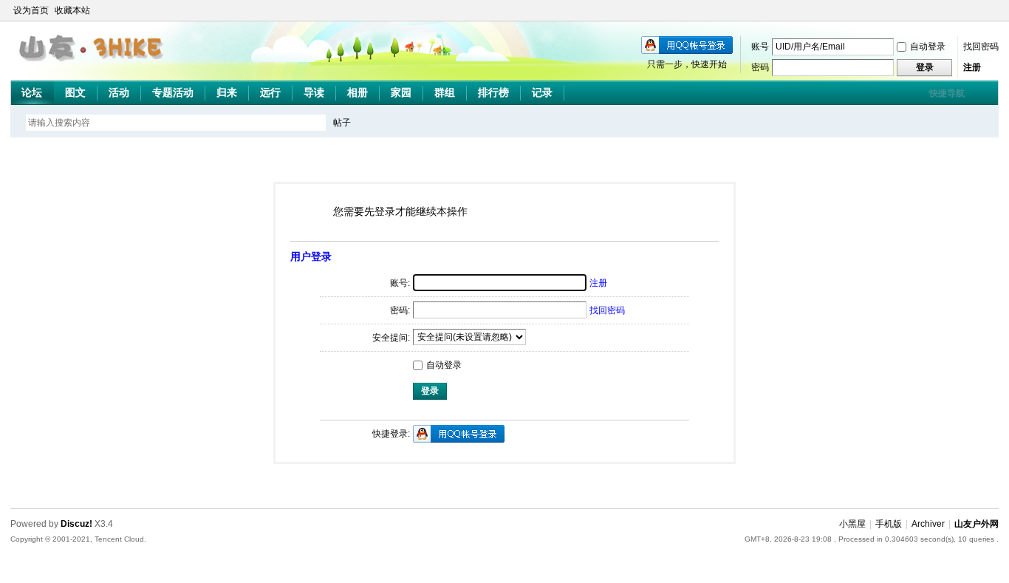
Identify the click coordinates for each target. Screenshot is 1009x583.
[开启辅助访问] (978, 10)
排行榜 (493, 92)
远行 (270, 92)
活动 (119, 92)
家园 (401, 92)
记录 (542, 92)
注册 (972, 67)
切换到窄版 (990, 10)
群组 (444, 92)
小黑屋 (852, 524)
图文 (75, 92)
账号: (400, 283)
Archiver (928, 524)
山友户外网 (976, 524)
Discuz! (76, 524)
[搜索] (385, 122)
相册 (357, 92)
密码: (400, 310)
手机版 (888, 524)
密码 (760, 67)
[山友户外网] (92, 67)
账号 (760, 46)
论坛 (31, 92)
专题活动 (173, 92)
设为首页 (31, 10)
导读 (314, 92)
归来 (226, 92)
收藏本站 (72, 10)
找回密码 (981, 46)
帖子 (342, 122)
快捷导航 (947, 93)
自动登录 (927, 46)
